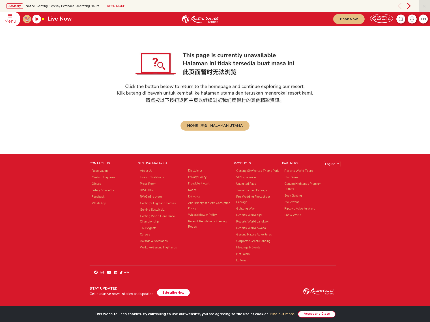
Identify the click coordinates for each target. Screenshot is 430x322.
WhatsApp (99, 203)
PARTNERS (290, 163)
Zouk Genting (293, 196)
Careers (145, 235)
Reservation (100, 171)
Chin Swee (291, 177)
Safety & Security (103, 190)
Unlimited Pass (246, 184)
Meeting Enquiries (103, 177)
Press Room (148, 184)
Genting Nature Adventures (254, 235)
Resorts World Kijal (249, 215)
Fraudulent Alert (198, 184)
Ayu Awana (291, 202)
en (423, 19)
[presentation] (397, 6)
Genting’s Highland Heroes (158, 203)
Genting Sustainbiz (152, 210)
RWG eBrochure (151, 197)
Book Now (349, 19)
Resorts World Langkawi (252, 222)
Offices (96, 184)
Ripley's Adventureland (299, 209)
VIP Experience (246, 177)
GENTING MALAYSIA (153, 163)
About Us (146, 171)
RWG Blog (147, 190)
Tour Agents (148, 228)
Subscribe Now (173, 292)
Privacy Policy (197, 177)
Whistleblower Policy (202, 215)
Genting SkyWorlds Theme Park (257, 171)
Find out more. (282, 313)
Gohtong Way (245, 209)
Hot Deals (243, 254)
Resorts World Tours (298, 171)
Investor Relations (152, 177)
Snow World (292, 215)
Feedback (98, 197)
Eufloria (241, 260)
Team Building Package (251, 190)
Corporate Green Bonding (253, 241)
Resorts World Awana (251, 228)
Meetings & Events (248, 248)
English (330, 164)
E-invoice (194, 197)
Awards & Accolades (154, 241)
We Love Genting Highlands (158, 248)
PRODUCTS (242, 163)
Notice (192, 190)
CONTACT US (100, 163)
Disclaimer (195, 171)
